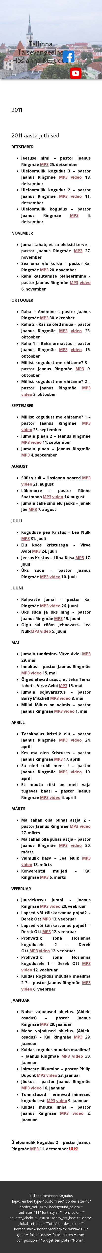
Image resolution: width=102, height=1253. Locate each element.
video (76, 177)
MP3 (44, 164)
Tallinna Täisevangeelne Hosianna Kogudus (40, 52)
